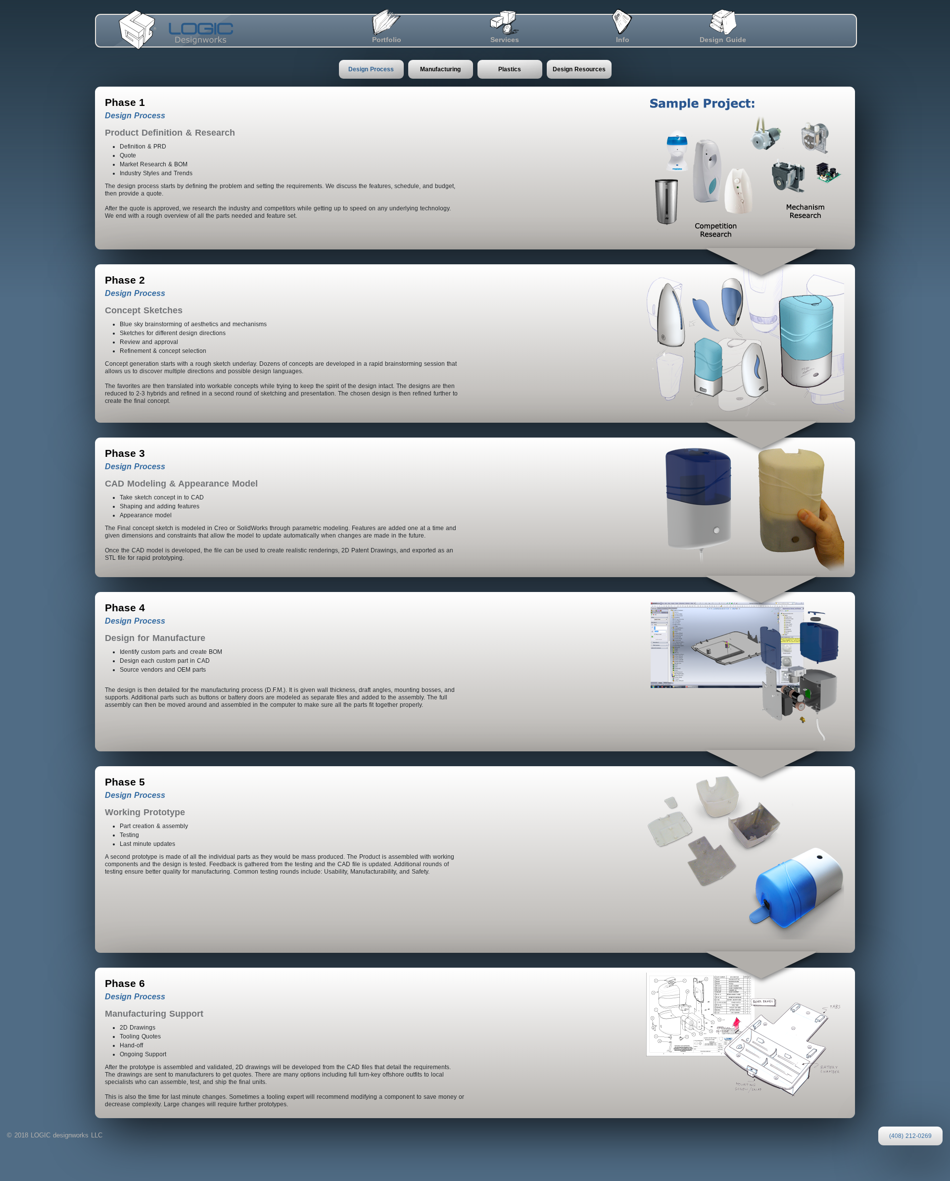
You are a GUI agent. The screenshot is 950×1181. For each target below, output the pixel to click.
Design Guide (723, 40)
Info (622, 40)
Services (504, 40)
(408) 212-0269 (910, 1135)
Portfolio (386, 40)
